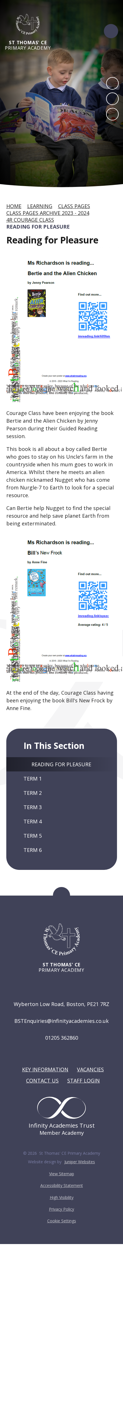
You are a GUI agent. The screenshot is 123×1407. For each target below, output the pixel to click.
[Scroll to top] (61, 895)
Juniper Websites (79, 1161)
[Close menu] (111, 31)
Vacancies (90, 1069)
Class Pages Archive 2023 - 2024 (47, 212)
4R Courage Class (30, 219)
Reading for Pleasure (38, 226)
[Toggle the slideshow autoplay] (112, 114)
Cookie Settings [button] (61, 1220)
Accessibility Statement (61, 1185)
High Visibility (62, 1197)
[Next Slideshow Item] (112, 98)
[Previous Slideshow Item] (112, 83)
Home (13, 206)
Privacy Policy (61, 1209)
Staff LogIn (83, 1080)
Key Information (45, 1069)
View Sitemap (61, 1173)
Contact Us (42, 1080)
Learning (39, 206)
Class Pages (74, 206)
